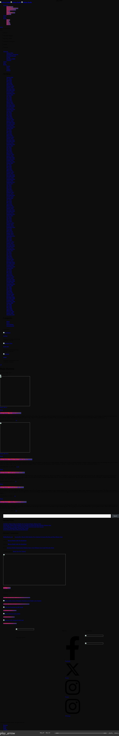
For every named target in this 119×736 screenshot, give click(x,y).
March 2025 (9, 102)
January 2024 (9, 121)
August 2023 (9, 128)
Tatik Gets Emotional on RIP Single (9, 610)
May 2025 (9, 99)
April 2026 (9, 83)
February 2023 (10, 137)
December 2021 (10, 157)
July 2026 (9, 79)
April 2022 (9, 151)
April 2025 (9, 100)
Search (115, 516)
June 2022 (9, 148)
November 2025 (10, 90)
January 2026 (9, 87)
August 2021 (9, 163)
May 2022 (9, 150)
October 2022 (10, 143)
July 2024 (9, 112)
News (1, 456)
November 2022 (10, 141)
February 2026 (10, 86)
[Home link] (16, 2)
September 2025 (10, 93)
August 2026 (9, 77)
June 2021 (9, 166)
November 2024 (10, 106)
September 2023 (10, 127)
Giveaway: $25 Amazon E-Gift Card (10, 623)
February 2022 (10, 154)
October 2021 (10, 160)
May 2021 (9, 167)
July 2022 (9, 147)
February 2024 (10, 119)
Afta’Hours (7, 588)
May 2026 (9, 81)
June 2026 (9, 80)
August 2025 (9, 95)
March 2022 (9, 153)
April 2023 (9, 134)
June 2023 (9, 131)
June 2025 (9, 97)
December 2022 (10, 140)
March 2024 (9, 118)
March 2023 (9, 135)
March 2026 (9, 84)
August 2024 (9, 111)
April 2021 (9, 169)
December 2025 (10, 89)
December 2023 (10, 122)
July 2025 (9, 96)
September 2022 (10, 144)
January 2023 (9, 138)
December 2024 (10, 105)
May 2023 (9, 132)
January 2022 (9, 156)
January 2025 (9, 103)
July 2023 (9, 129)
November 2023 (10, 124)
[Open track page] (53, 733)
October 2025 (10, 92)
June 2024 (9, 113)
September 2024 (10, 109)
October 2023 (10, 125)
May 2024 (9, 115)
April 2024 (9, 116)
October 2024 (10, 108)
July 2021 (9, 164)
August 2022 (9, 145)
